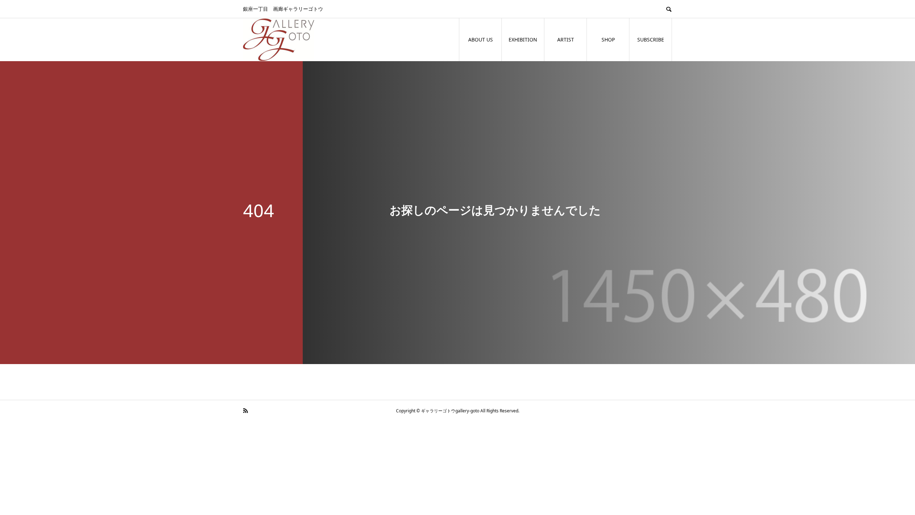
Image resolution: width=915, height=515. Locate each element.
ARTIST (565, 39)
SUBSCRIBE (650, 39)
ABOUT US (480, 39)
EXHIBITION (523, 39)
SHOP (608, 39)
